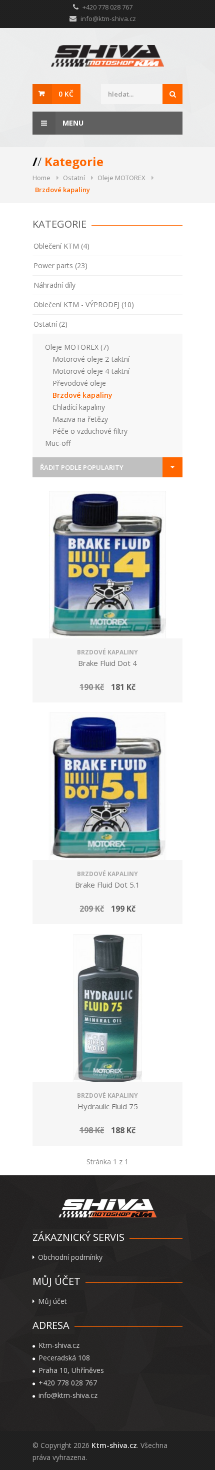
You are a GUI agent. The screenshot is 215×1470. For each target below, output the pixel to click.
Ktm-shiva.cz (114, 1445)
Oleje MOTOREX (122, 177)
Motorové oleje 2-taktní (91, 359)
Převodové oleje (79, 383)
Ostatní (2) (51, 324)
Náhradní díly (55, 285)
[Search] (172, 94)
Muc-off (57, 443)
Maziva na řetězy (80, 419)
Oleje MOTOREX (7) (77, 347)
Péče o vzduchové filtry (90, 431)
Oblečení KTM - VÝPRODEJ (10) (84, 304)
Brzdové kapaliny (82, 395)
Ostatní (74, 177)
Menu (72, 123)
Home (41, 177)
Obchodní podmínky (70, 1257)
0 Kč (66, 94)
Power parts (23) (61, 265)
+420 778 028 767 (67, 1382)
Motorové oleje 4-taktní (91, 371)
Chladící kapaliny (78, 407)
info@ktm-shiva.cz (108, 18)
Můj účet (52, 1301)
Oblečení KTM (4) (62, 246)
